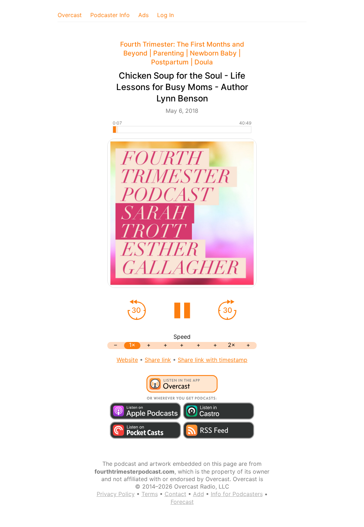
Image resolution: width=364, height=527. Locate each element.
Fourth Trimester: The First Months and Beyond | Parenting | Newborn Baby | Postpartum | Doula (182, 53)
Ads (143, 15)
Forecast (182, 501)
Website (127, 359)
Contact (175, 493)
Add (198, 493)
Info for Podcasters (237, 493)
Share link (158, 359)
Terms (149, 493)
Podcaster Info (110, 15)
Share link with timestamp (212, 359)
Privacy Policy (116, 493)
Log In (165, 15)
